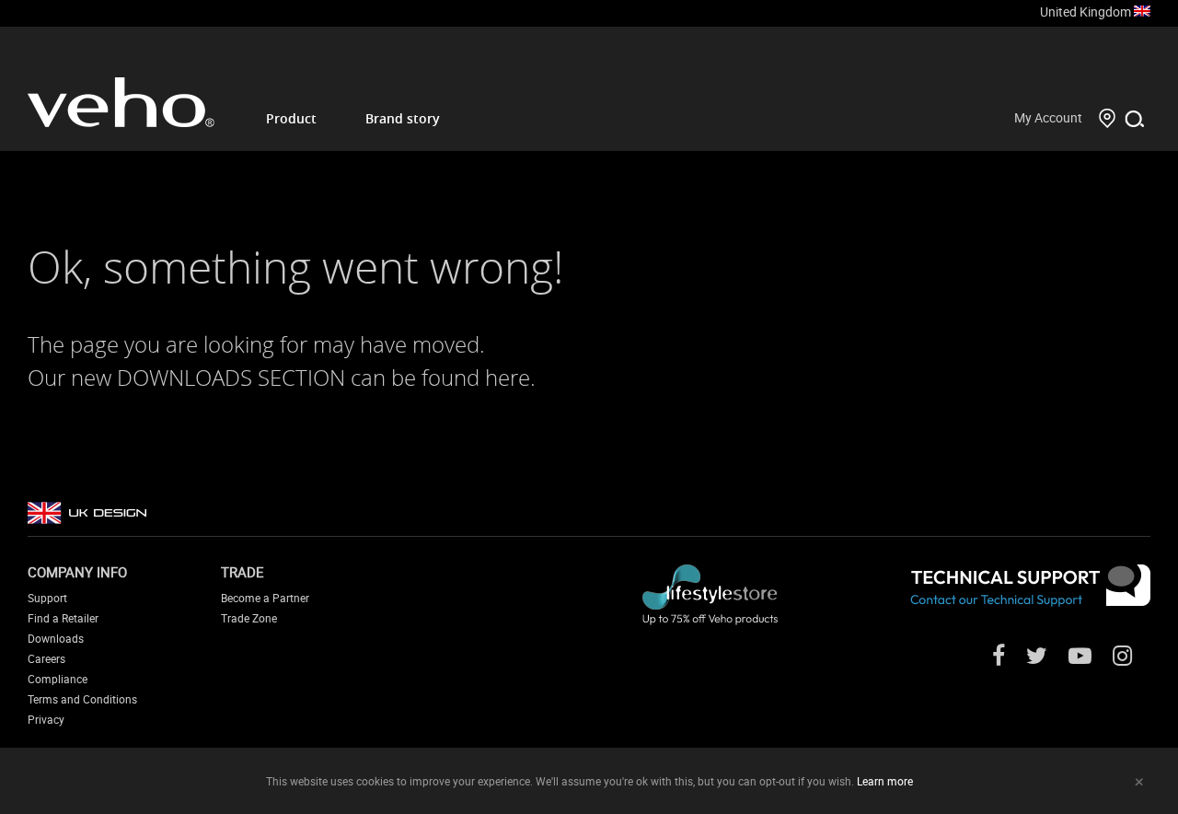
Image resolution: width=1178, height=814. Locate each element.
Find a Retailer (63, 617)
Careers (46, 658)
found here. (479, 377)
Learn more (885, 780)
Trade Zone (249, 617)
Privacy (46, 719)
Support (47, 597)
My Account (1048, 117)
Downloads (56, 638)
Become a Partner (265, 597)
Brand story (402, 118)
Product (291, 118)
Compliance (57, 678)
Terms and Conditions (82, 699)
